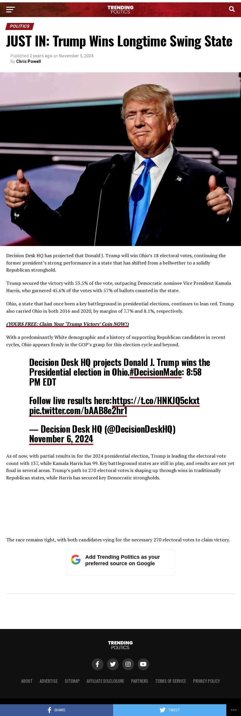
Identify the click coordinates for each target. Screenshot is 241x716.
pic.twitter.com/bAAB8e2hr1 (78, 410)
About (27, 681)
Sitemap (72, 681)
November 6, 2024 (61, 438)
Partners (139, 681)
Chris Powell (28, 61)
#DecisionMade (156, 371)
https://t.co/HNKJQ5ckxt (156, 400)
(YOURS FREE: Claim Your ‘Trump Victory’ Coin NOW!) (67, 324)
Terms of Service (170, 681)
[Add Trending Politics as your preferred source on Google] (120, 574)
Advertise (49, 681)
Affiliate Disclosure (105, 681)
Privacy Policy (206, 681)
